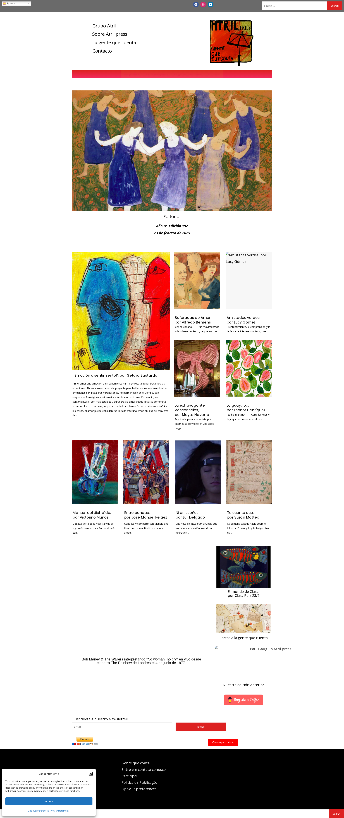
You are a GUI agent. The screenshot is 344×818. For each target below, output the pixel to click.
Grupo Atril (104, 25)
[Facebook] (196, 4)
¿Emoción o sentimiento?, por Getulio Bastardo (115, 375)
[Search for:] (294, 5)
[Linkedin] (210, 4)
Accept (48, 801)
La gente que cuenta (114, 42)
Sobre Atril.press (109, 34)
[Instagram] (203, 4)
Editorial (172, 216)
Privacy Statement (59, 810)
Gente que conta (135, 763)
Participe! (129, 776)
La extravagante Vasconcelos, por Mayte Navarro (192, 410)
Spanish (10, 3)
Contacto (102, 51)
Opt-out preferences (38, 810)
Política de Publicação (139, 782)
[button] (90, 774)
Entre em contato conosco (143, 769)
